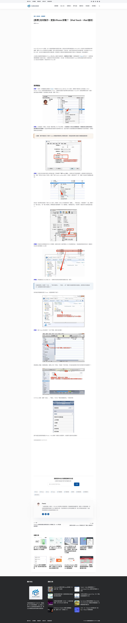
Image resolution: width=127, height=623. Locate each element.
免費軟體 (56, 5)
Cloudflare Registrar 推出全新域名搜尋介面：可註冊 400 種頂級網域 (70, 566)
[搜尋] (99, 5)
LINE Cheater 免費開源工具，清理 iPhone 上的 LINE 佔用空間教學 (55, 548)
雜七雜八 (38, 16)
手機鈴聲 (66, 491)
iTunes (81, 56)
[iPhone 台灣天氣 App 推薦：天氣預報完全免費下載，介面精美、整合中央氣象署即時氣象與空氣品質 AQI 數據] (71, 541)
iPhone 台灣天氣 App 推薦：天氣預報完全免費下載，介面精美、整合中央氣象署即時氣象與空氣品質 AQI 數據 (70, 549)
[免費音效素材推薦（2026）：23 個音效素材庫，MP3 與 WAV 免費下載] (50, 602)
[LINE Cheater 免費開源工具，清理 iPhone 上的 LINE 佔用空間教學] (56, 541)
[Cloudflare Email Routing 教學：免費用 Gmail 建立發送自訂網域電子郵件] (56, 560)
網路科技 (81, 5)
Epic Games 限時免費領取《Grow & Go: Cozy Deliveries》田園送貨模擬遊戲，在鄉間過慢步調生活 (90, 602)
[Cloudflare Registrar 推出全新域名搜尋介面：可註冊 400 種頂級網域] (71, 560)
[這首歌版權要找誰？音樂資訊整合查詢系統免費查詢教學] (50, 596)
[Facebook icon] (43, 514)
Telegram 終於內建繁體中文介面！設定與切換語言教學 (40, 566)
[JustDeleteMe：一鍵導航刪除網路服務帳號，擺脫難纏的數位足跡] (86, 560)
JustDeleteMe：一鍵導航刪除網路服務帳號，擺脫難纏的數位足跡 (86, 566)
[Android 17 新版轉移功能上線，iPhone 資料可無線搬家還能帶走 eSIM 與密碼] (40, 541)
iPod (47, 491)
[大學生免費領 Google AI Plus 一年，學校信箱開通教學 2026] (76, 596)
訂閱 (77, 484)
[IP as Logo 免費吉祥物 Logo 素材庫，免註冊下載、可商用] (50, 589)
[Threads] (99, 1)
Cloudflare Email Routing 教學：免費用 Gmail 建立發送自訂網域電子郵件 (55, 566)
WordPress (95, 620)
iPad (36, 491)
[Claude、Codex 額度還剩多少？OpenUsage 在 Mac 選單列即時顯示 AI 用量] (76, 589)
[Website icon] (46, 514)
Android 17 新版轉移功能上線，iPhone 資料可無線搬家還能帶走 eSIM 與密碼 (40, 548)
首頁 (35, 16)
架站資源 (87, 5)
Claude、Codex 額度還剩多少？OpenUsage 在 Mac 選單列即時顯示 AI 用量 (89, 589)
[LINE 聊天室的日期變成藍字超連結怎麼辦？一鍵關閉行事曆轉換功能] (86, 541)
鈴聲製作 (85, 491)
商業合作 (44, 1)
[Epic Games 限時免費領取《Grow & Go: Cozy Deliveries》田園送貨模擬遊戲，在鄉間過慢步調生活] (76, 602)
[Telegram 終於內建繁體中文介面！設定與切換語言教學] (40, 560)
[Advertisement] (63, 36)
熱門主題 (75, 5)
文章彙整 (34, 1)
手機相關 (59, 491)
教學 (72, 491)
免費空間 (69, 5)
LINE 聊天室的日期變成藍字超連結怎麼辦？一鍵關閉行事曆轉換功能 (86, 548)
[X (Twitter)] (93, 1)
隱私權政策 (49, 1)
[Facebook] (91, 1)
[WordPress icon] (48, 514)
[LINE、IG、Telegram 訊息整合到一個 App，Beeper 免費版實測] (76, 609)
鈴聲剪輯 (78, 491)
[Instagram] (97, 1)
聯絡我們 (39, 1)
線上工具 (62, 5)
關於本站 (29, 1)
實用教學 (43, 16)
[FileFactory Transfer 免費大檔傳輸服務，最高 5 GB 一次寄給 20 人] (50, 609)
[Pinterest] (95, 1)
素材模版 (94, 5)
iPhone (42, 491)
